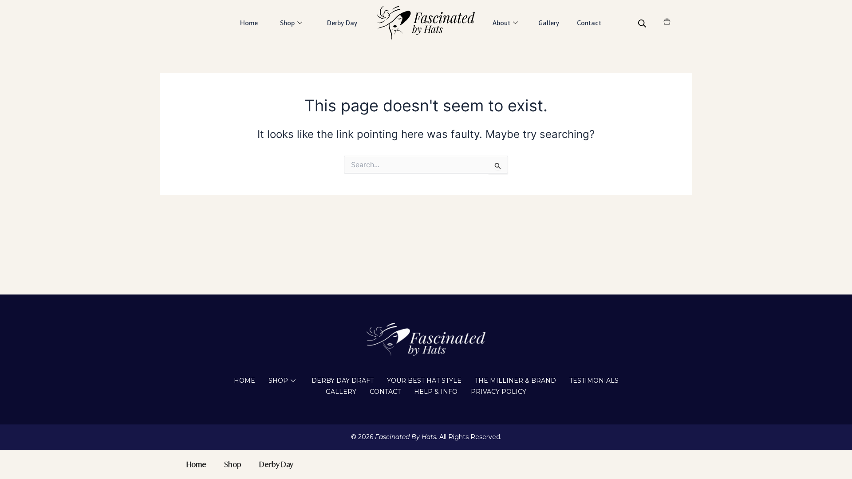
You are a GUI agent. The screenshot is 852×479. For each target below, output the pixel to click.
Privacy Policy (498, 392)
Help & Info (436, 392)
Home (249, 23)
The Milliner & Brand (515, 381)
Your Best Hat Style (424, 381)
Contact (589, 23)
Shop (278, 381)
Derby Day (342, 23)
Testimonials (594, 381)
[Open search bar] (642, 23)
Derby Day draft (343, 381)
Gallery (548, 23)
